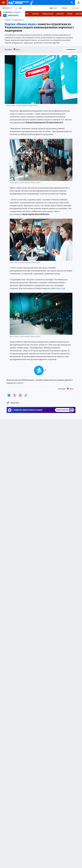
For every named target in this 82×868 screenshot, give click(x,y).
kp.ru (18, 49)
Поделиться (71, 49)
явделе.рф (60, 288)
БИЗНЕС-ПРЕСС (15, 403)
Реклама (64, 8)
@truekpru (19, 382)
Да (5, 15)
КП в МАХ (69, 14)
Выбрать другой (13, 15)
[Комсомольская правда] (18, 2)
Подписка (75, 8)
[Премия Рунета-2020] (31, 3)
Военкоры (35, 14)
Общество (7, 19)
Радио (55, 8)
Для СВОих (60, 14)
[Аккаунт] (78, 2)
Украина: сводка (47, 14)
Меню (3, 2)
